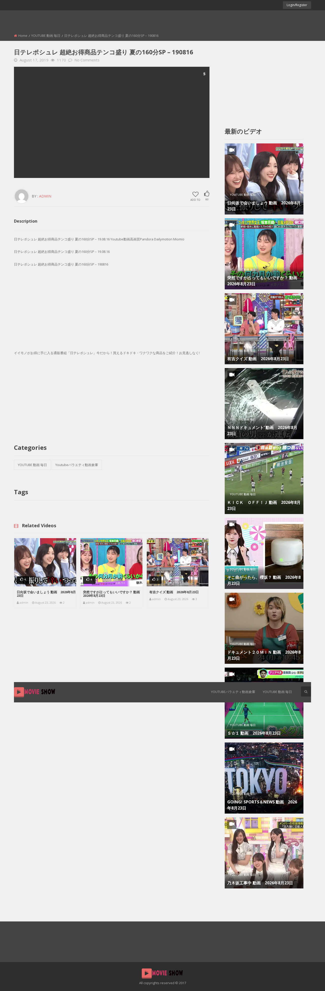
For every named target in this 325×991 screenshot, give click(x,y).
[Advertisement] (111, 122)
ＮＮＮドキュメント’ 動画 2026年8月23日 (262, 430)
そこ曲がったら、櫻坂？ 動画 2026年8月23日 (264, 580)
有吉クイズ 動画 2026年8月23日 (174, 592)
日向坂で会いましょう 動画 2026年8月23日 (46, 594)
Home (22, 35)
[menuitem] (233, 692)
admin (45, 196)
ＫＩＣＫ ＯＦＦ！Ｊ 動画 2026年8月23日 (264, 505)
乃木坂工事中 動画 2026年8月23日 (260, 883)
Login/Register (297, 5)
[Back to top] (308, 979)
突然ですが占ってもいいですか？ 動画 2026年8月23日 (113, 594)
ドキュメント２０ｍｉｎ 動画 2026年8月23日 (264, 655)
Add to (195, 199)
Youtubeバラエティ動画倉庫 (233, 691)
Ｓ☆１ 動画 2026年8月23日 (254, 733)
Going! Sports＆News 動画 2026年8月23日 (262, 805)
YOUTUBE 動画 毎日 (277, 691)
